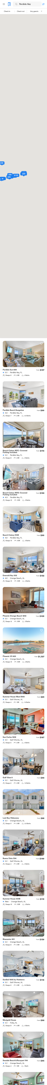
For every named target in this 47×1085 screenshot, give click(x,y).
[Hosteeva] (9, 4)
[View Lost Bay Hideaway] (23, 803)
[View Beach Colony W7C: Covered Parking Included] (23, 436)
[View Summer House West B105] (23, 682)
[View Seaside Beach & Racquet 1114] (23, 1046)
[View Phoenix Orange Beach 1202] (23, 601)
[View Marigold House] (23, 1005)
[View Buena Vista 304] (23, 844)
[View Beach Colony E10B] (23, 520)
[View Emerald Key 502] (23, 561)
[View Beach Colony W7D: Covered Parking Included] (23, 478)
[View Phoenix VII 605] (23, 641)
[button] (36, 11)
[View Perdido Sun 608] (23, 355)
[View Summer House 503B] (23, 884)
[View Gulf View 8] (23, 763)
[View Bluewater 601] (23, 924)
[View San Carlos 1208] (23, 722)
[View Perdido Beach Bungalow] (23, 395)
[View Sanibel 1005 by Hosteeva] (23, 965)
